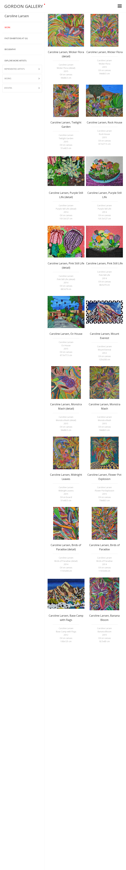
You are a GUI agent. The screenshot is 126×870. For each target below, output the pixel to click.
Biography (10, 49)
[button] (120, 6)
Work (7, 27)
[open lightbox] (66, 30)
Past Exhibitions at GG (16, 38)
